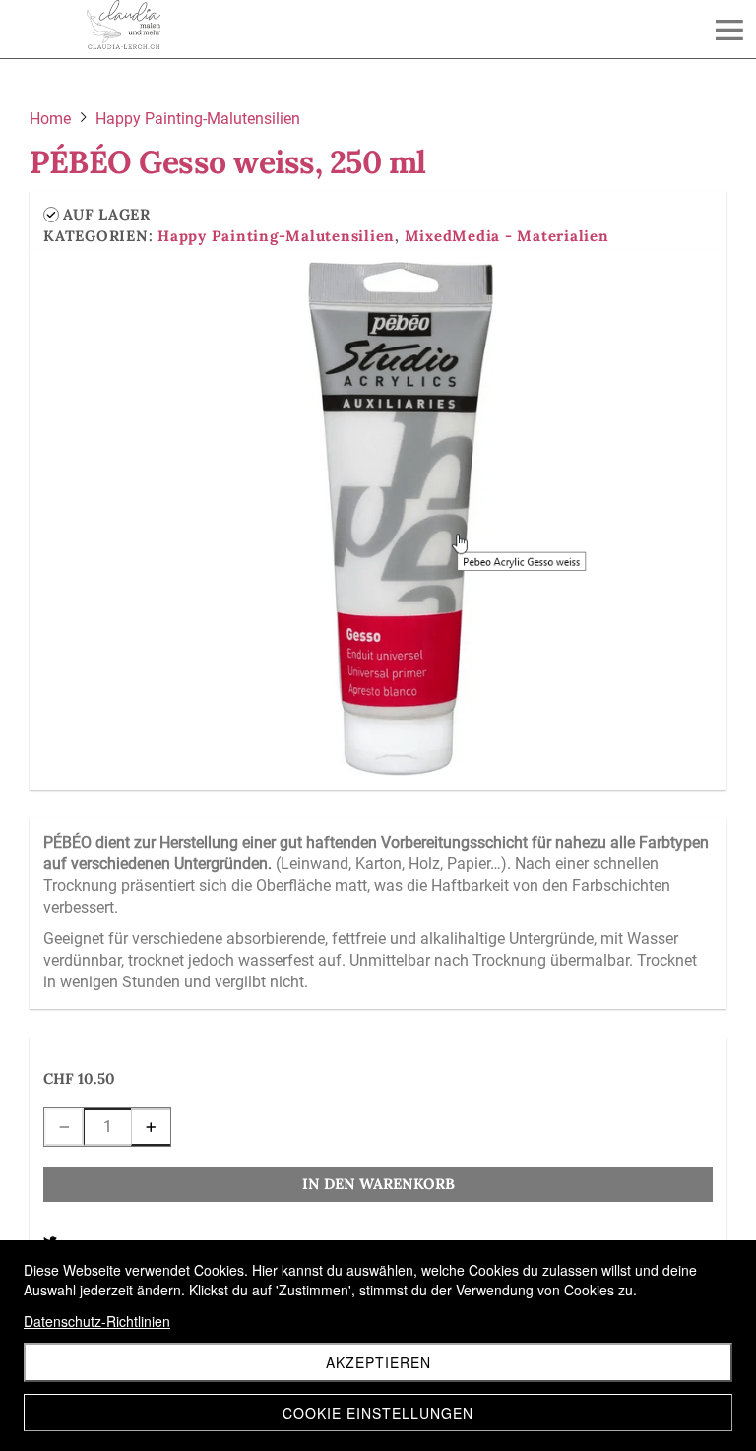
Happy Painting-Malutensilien (276, 235)
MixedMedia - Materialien (507, 235)
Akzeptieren (378, 1362)
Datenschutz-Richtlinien (97, 1321)
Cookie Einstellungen (378, 1412)
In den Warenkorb (378, 1183)
